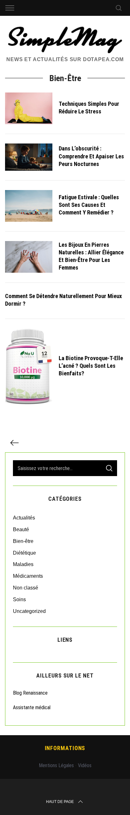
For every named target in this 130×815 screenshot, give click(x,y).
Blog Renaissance (31, 693)
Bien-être (23, 541)
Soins (19, 599)
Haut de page (60, 801)
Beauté (21, 529)
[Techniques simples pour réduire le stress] (28, 108)
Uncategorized (29, 611)
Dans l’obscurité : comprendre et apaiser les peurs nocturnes (91, 156)
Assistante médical (31, 707)
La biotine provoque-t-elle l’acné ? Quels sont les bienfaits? (91, 366)
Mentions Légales (56, 765)
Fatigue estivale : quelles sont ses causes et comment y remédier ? (89, 205)
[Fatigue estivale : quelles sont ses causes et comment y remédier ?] (28, 206)
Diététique (24, 553)
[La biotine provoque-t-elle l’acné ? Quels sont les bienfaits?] (28, 366)
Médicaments (28, 576)
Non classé (25, 587)
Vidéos (85, 765)
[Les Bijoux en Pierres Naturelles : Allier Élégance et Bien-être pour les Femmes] (28, 257)
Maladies (23, 564)
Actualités (24, 517)
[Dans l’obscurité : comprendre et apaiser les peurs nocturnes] (28, 157)
